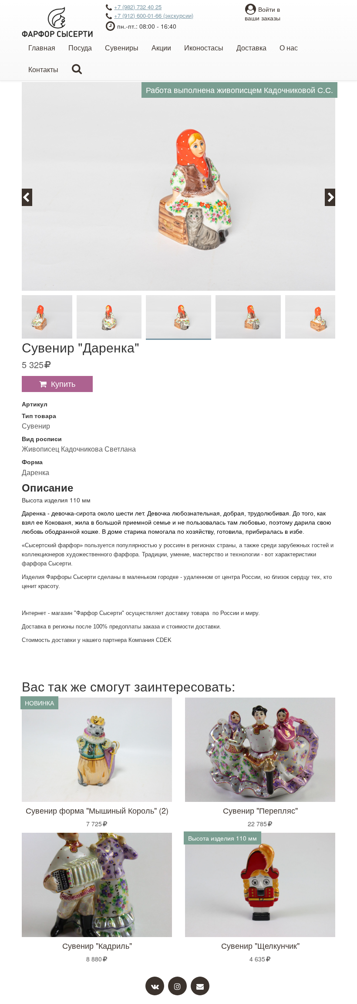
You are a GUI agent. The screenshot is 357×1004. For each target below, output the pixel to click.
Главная (41, 48)
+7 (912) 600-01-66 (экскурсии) (153, 15)
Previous (31, 196)
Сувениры (121, 48)
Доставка (251, 48)
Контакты (43, 69)
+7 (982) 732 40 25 (138, 7)
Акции (161, 48)
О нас (289, 48)
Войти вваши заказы (262, 13)
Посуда (80, 48)
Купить (63, 383)
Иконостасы (203, 48)
